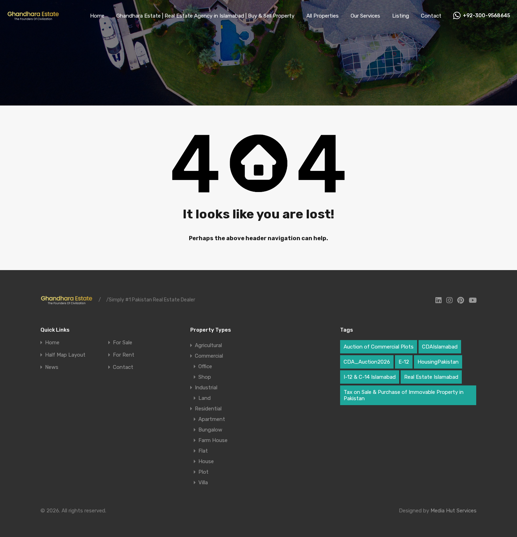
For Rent (123, 355)
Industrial (206, 387)
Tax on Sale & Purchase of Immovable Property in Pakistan (404, 395)
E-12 (403, 362)
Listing (400, 16)
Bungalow (210, 430)
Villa (203, 482)
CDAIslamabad (440, 347)
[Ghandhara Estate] (33, 18)
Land (204, 398)
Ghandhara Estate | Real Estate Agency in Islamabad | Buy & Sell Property (205, 16)
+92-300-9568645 (486, 16)
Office (205, 366)
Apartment (211, 419)
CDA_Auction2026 (367, 362)
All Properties (322, 16)
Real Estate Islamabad (431, 377)
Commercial (209, 356)
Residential (208, 408)
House (206, 461)
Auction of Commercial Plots (379, 347)
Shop (204, 377)
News (51, 367)
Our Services (365, 16)
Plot (203, 472)
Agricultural (208, 345)
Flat (203, 451)
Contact (431, 16)
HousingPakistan (438, 362)
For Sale (122, 342)
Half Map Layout (65, 355)
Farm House (213, 440)
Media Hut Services (453, 510)
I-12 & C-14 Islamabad (370, 377)
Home (97, 16)
